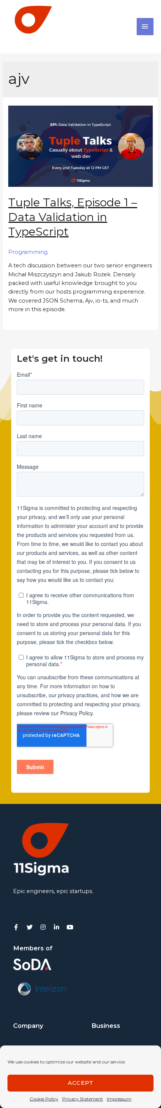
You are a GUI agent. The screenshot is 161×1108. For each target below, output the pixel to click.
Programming (28, 252)
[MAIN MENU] (145, 26)
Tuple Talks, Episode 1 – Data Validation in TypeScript (72, 217)
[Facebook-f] (16, 927)
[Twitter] (30, 927)
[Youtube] (70, 927)
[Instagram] (43, 927)
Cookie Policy (44, 1099)
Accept (81, 1082)
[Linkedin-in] (57, 927)
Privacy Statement (82, 1099)
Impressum (119, 1099)
